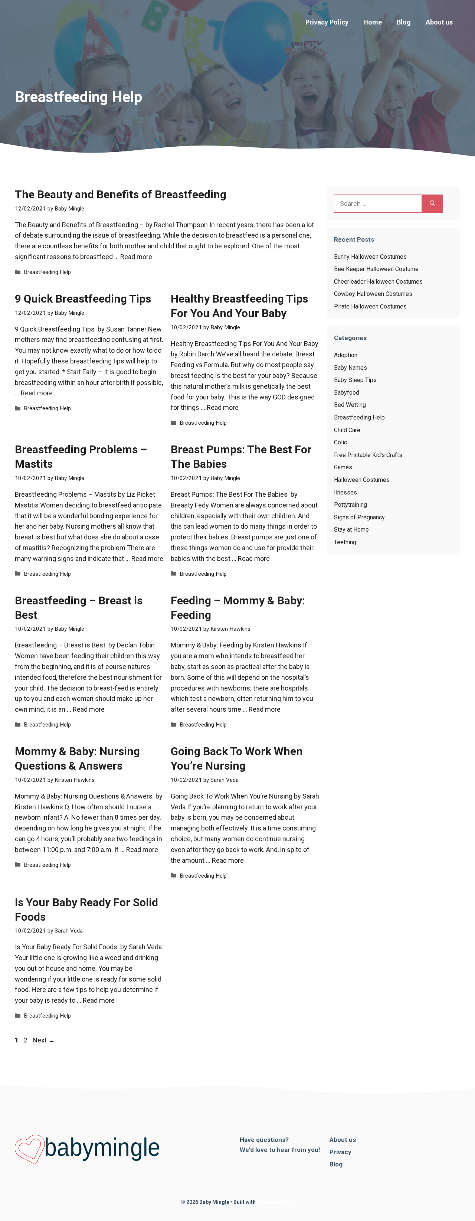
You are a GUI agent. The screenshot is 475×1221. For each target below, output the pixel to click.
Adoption (345, 355)
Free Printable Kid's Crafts (368, 454)
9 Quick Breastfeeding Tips (83, 298)
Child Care (347, 430)
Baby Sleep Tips (355, 379)
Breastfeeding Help (47, 272)
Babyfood (346, 392)
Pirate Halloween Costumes (370, 306)
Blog (404, 22)
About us (439, 22)
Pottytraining (350, 504)
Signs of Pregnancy (359, 517)
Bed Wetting (350, 404)
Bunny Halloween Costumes (370, 256)
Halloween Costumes (362, 479)
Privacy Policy (326, 22)
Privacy (340, 1152)
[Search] (432, 204)
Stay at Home (351, 529)
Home (372, 22)
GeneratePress (275, 1202)
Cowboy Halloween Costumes (373, 293)
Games (343, 467)
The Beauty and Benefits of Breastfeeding (120, 194)
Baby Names (350, 367)
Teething (345, 542)
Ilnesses (345, 492)
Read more (136, 257)
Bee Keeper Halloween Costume (376, 268)
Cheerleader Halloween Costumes (378, 281)
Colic (340, 442)
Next (44, 1040)
